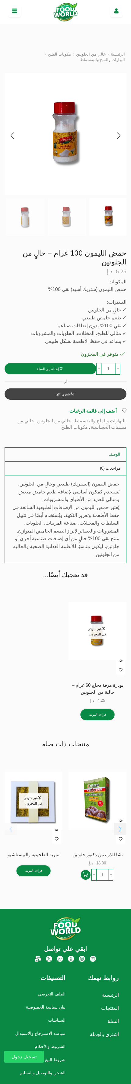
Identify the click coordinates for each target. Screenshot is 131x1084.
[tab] (114, 454)
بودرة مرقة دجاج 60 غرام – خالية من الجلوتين (97, 688)
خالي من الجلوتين (91, 54)
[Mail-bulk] (38, 959)
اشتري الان (63, 394)
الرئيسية (118, 54)
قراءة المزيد (97, 714)
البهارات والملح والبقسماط (102, 59)
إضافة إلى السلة (48, 369)
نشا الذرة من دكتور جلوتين (98, 854)
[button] (12, 135)
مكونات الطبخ (59, 54)
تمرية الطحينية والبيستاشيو (33, 854)
